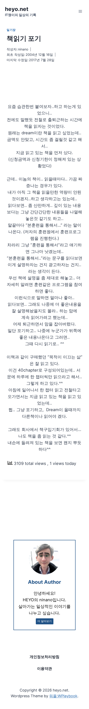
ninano (23, 49)
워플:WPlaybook (63, 696)
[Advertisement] (44, 78)
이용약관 (44, 668)
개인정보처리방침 (44, 657)
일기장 (11, 30)
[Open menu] (80, 11)
